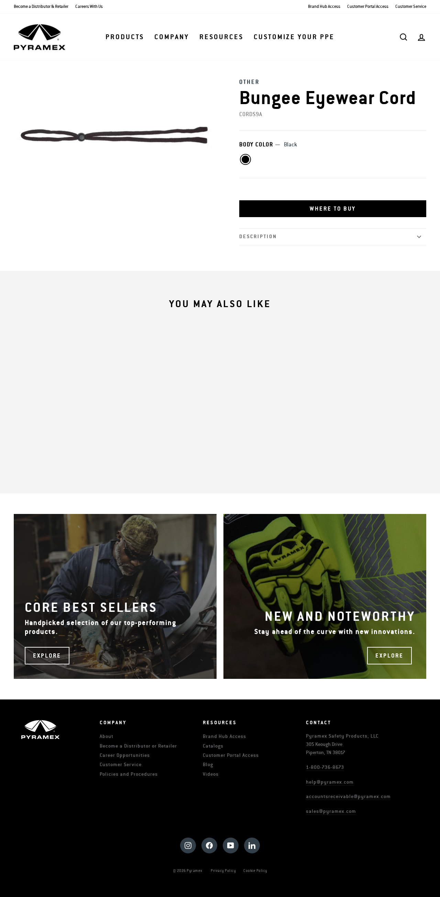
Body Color (268, 145)
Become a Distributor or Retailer (138, 746)
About (106, 736)
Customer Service (410, 6)
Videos (211, 774)
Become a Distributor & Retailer (41, 6)
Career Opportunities (125, 755)
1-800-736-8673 (325, 767)
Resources (221, 37)
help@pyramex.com (330, 782)
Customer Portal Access (367, 6)
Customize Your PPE (294, 37)
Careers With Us (89, 6)
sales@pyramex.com (331, 811)
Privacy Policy (223, 870)
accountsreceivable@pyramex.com (348, 796)
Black (245, 159)
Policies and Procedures (129, 774)
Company (171, 37)
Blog (208, 764)
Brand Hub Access (324, 6)
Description (258, 236)
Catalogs (213, 746)
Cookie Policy (255, 870)
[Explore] (115, 596)
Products (125, 37)
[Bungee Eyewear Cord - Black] (24, 451)
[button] (332, 208)
